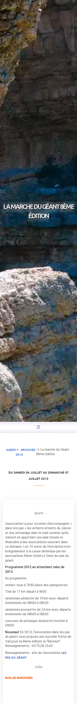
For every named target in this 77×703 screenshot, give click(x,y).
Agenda (12, 450)
